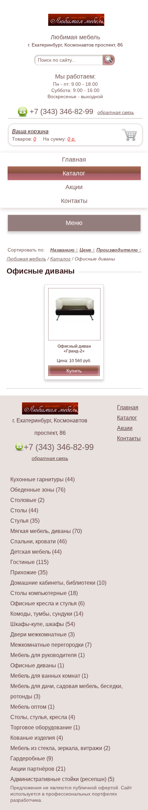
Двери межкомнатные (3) (42, 634)
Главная (74, 159)
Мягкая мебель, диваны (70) (46, 531)
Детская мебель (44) (36, 552)
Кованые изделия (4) (36, 738)
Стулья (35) (25, 521)
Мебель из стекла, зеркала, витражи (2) (60, 748)
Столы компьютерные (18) (44, 593)
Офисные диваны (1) (37, 665)
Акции (74, 187)
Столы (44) (24, 510)
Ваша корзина (30, 131)
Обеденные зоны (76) (37, 490)
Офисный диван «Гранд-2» (74, 348)
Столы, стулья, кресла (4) (42, 717)
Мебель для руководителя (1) (47, 655)
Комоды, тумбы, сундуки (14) (46, 614)
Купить (74, 370)
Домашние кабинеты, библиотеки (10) (58, 583)
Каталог (74, 173)
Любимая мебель (26, 259)
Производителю (118, 250)
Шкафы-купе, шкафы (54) (42, 624)
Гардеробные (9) (31, 758)
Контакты (74, 200)
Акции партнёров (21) (37, 769)
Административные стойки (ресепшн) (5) (62, 779)
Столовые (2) (27, 500)
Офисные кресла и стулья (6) (47, 603)
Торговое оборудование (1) (45, 727)
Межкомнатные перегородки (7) (51, 645)
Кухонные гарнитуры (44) (42, 479)
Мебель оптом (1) (32, 707)
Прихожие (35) (28, 572)
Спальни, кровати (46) (38, 541)
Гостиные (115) (29, 562)
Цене (87, 250)
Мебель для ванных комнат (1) (49, 676)
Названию (64, 250)
